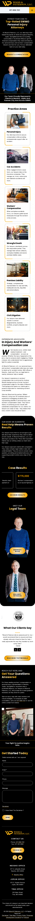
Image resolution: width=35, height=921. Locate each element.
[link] (17, 3)
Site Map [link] (13, 915)
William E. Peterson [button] (17, 595)
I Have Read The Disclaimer (14, 810)
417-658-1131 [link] (14, 10)
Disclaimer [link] (5, 915)
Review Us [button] (17, 850)
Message (5, 788)
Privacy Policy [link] (21, 915)
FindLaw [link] (26, 917)
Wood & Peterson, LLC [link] (16, 911)
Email (4, 770)
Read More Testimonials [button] (17, 658)
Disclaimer (5, 806)
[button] (32, 10)
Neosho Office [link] (18, 875)
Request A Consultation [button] (17, 54)
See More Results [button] (17, 495)
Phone (4, 779)
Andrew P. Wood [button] (17, 550)
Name (4, 761)
